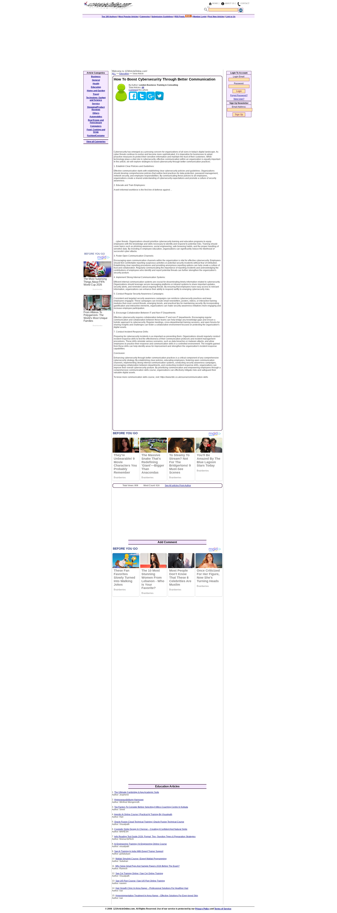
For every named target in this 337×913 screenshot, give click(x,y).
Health (96, 83)
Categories (145, 16)
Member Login (199, 16)
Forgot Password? (239, 95)
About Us (229, 3)
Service (96, 103)
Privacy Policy (202, 909)
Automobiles (96, 116)
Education (124, 73)
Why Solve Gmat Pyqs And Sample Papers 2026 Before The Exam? (147, 866)
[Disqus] (167, 644)
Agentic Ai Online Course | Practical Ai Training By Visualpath (143, 814)
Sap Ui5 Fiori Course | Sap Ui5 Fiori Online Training (140, 881)
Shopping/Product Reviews (96, 108)
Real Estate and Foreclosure (96, 121)
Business (96, 76)
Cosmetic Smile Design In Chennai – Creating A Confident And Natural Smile (150, 829)
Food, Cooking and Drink (96, 130)
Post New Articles (216, 16)
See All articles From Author (178, 485)
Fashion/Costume (96, 135)
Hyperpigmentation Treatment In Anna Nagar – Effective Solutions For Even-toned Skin (156, 895)
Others (95, 113)
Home (215, 3)
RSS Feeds (180, 16)
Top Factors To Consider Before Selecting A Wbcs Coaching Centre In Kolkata (151, 807)
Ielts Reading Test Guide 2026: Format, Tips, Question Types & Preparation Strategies (155, 836)
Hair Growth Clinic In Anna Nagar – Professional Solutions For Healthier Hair (151, 888)
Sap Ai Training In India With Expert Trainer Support (138, 851)
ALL (114, 73)
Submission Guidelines (162, 16)
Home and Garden (96, 90)
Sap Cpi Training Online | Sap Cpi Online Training (139, 873)
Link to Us (230, 16)
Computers (95, 126)
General (96, 80)
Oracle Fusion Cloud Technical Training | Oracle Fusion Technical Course (149, 822)
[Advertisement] (168, 43)
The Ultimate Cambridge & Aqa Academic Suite (136, 792)
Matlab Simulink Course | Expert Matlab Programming (141, 858)
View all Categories (95, 141)
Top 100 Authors (109, 16)
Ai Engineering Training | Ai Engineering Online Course (140, 844)
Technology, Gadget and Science (96, 98)
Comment (133, 90)
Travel (96, 94)
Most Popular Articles (128, 16)
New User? (239, 99)
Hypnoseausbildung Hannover (129, 799)
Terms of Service (222, 909)
